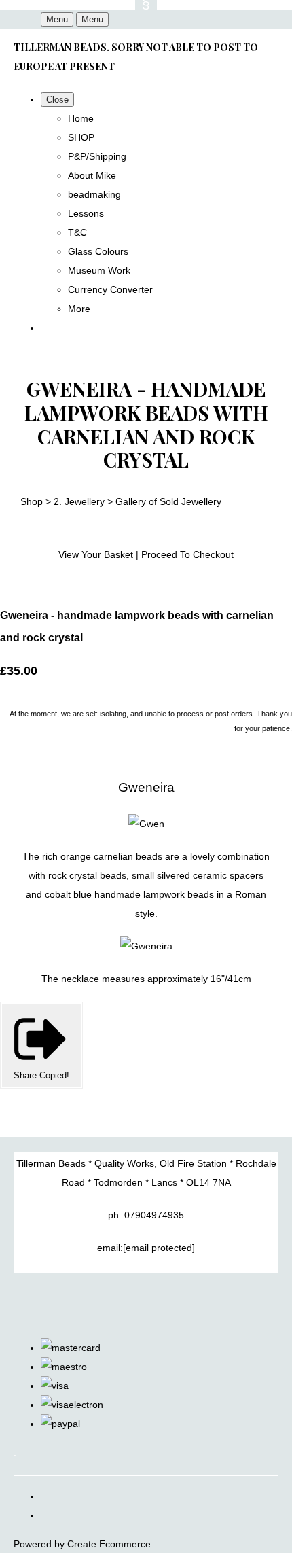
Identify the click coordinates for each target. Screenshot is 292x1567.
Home (81, 118)
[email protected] (159, 1247)
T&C (77, 232)
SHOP (81, 137)
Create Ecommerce (109, 1543)
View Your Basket (95, 554)
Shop (31, 501)
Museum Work (99, 270)
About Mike (92, 175)
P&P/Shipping (97, 156)
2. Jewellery (79, 501)
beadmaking (94, 194)
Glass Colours (98, 251)
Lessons (86, 213)
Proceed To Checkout (187, 554)
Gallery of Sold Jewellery (168, 501)
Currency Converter (110, 289)
